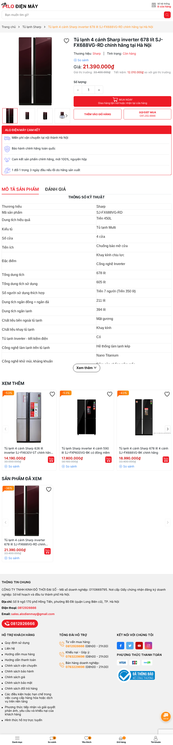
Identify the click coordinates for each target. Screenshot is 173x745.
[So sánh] (81, 60)
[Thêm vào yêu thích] (66, 40)
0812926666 (27, 608)
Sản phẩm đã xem (22, 478)
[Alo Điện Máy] (20, 5)
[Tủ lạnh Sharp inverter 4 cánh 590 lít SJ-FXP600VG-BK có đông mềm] (86, 417)
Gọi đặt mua (147, 114)
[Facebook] (120, 645)
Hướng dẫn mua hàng (20, 654)
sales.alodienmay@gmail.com (33, 614)
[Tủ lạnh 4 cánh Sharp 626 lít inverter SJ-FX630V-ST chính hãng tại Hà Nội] (29, 417)
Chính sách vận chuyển (21, 665)
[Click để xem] (36, 71)
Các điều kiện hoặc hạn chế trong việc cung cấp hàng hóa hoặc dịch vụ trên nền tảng (29, 697)
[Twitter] (130, 645)
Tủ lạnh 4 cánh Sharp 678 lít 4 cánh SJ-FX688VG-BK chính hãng (143, 450)
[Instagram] (148, 645)
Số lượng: (80, 82)
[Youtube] (139, 645)
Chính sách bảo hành (19, 671)
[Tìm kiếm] (167, 14)
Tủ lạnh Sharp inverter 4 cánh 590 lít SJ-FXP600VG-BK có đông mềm (86, 450)
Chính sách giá (15, 677)
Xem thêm (13, 383)
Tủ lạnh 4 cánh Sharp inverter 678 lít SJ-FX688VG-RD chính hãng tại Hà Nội (24, 542)
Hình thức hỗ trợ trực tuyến (23, 720)
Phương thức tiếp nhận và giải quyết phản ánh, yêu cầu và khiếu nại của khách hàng (30, 710)
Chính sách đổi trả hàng (21, 688)
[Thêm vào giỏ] (51, 459)
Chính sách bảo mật (18, 682)
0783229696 (75, 656)
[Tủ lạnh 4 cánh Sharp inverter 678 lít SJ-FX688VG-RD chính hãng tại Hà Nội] (27, 510)
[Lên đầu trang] (166, 705)
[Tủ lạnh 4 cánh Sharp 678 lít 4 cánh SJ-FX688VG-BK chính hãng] (144, 417)
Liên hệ (10, 648)
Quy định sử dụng (17, 642)
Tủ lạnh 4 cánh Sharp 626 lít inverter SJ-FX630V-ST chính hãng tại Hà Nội (28, 450)
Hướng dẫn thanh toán (20, 660)
